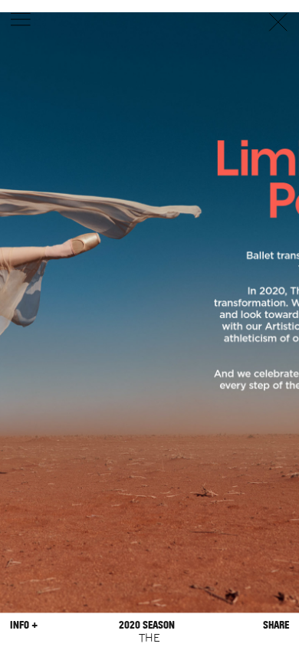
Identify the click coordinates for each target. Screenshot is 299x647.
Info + (24, 625)
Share (276, 625)
